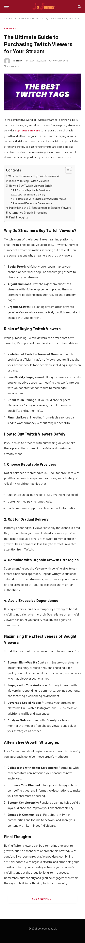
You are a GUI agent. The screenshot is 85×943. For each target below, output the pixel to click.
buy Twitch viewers (27, 130)
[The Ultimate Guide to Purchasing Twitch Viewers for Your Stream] (42, 92)
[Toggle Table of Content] (66, 170)
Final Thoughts (18, 217)
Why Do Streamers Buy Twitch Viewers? (34, 176)
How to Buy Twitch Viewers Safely (30, 185)
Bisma (19, 60)
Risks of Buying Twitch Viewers (29, 181)
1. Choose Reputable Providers (32, 190)
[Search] (79, 6)
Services (10, 28)
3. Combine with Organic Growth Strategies (40, 198)
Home (7, 18)
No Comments (60, 60)
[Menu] (6, 6)
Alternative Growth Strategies (28, 212)
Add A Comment (42, 898)
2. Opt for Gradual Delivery (30, 194)
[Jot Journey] (42, 6)
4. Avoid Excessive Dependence (33, 203)
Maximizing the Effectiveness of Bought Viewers (40, 207)
